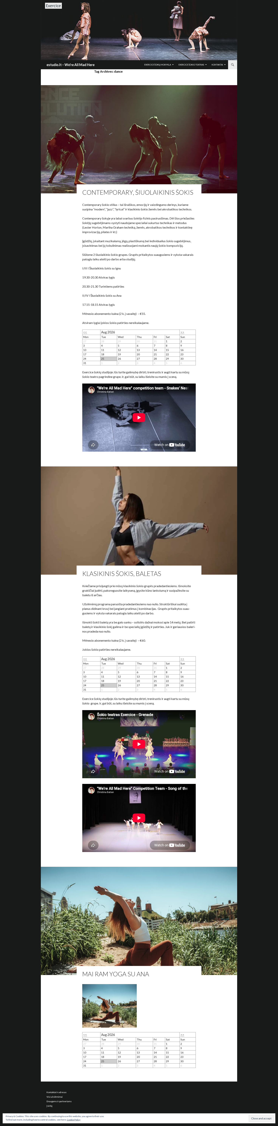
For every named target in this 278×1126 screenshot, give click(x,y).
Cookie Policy (73, 1119)
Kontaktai (217, 64)
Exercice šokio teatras (191, 64)
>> (182, 332)
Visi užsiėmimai (55, 1096)
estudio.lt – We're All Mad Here (71, 65)
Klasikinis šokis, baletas (121, 573)
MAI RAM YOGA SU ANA (115, 974)
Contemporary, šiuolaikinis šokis (137, 192)
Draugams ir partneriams (59, 1101)
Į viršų (49, 1105)
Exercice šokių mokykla (157, 64)
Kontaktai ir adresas (57, 1092)
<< (85, 332)
